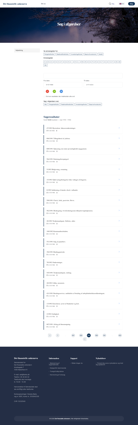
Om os (43, 4)
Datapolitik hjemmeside (58, 368)
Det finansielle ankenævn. (63, 418)
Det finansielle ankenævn (15, 3)
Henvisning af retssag (57, 375)
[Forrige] (50, 335)
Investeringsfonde (76, 54)
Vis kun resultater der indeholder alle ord (60, 96)
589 (89, 335)
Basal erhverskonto (90, 54)
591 (104, 335)
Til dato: (87, 80)
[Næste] (85, 339)
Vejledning (19, 50)
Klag (131, 4)
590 (96, 335)
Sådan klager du (77, 363)
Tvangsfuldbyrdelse (57, 371)
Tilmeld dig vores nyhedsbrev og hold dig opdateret (109, 364)
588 (81, 335)
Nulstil (101, 54)
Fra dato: (47, 80)
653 (120, 335)
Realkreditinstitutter (63, 54)
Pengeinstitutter (49, 54)
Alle (45, 65)
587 (73, 335)
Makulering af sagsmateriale (54, 364)
